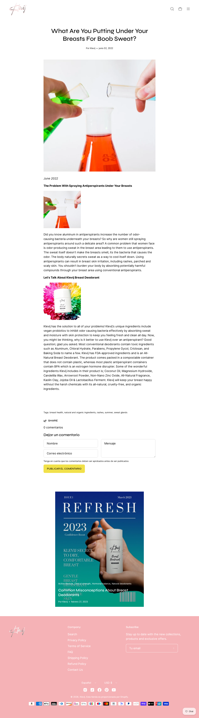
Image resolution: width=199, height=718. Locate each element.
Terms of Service (79, 646)
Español (86, 682)
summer (109, 412)
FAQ (70, 652)
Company (74, 627)
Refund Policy (77, 663)
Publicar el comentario (64, 468)
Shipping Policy (78, 658)
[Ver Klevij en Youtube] (113, 690)
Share (53, 420)
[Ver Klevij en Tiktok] (92, 690)
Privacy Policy (77, 640)
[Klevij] (17, 8)
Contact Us (75, 669)
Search (72, 634)
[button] (172, 9)
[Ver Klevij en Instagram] (85, 690)
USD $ (108, 682)
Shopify (124, 697)
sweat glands (120, 412)
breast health (56, 412)
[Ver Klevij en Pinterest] (106, 690)
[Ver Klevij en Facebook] (99, 690)
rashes (100, 412)
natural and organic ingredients (80, 412)
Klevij (82, 697)
